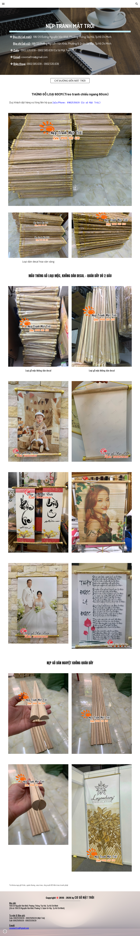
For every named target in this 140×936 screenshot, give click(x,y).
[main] (70, 41)
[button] (3, 4)
